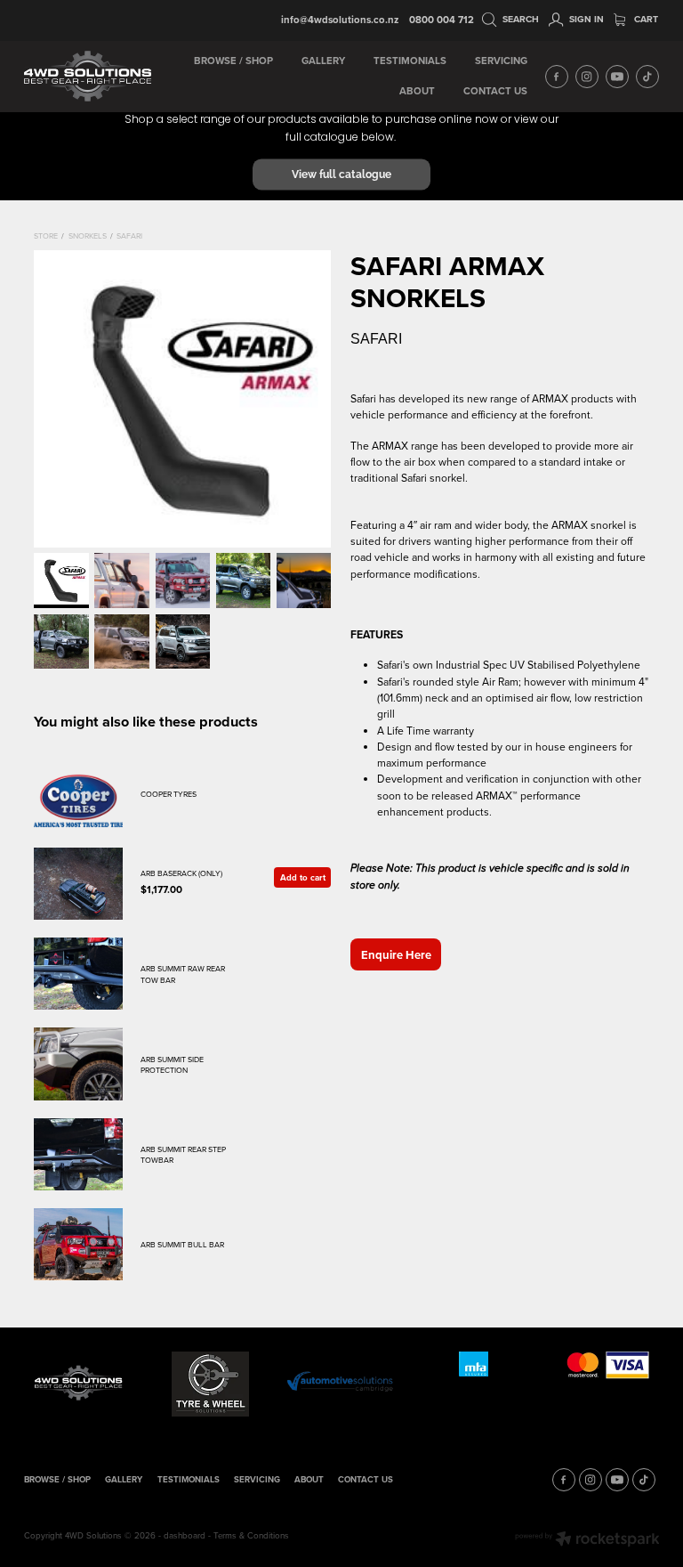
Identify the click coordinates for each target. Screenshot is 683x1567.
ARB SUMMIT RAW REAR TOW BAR (183, 973)
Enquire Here (396, 954)
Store (46, 235)
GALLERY (323, 60)
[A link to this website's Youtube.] (617, 76)
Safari (129, 235)
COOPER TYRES (169, 794)
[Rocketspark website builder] (587, 1540)
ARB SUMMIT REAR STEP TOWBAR (183, 1154)
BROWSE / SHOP (233, 60)
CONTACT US (495, 91)
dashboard (184, 1535)
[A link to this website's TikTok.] (647, 76)
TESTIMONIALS (410, 60)
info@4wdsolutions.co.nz (339, 19)
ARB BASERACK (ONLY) (181, 873)
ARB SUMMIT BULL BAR (182, 1244)
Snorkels (87, 235)
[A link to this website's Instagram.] (587, 76)
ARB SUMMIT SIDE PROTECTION (172, 1064)
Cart (644, 19)
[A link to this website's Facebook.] (556, 76)
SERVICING (501, 60)
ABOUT (417, 91)
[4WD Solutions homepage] (87, 76)
